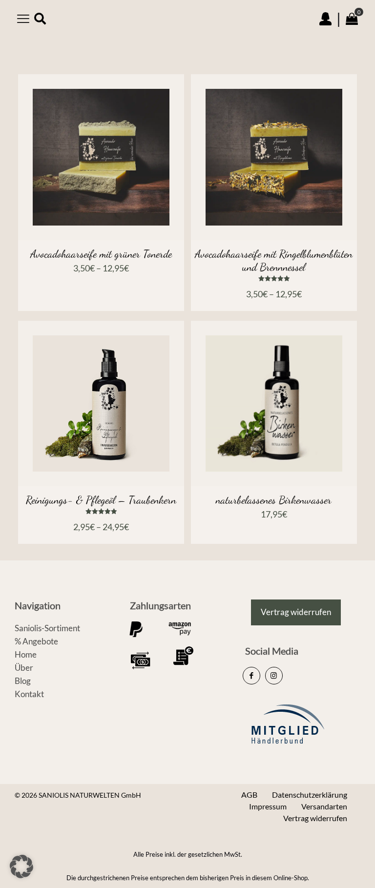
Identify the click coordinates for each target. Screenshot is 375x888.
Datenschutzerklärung (309, 794)
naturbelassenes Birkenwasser (274, 500)
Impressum (268, 806)
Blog (23, 681)
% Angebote (36, 641)
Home (26, 654)
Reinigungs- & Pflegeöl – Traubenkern (101, 500)
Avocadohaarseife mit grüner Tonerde (101, 254)
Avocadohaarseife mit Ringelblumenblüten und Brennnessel (274, 260)
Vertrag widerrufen (315, 818)
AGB (249, 794)
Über (24, 667)
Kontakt (29, 694)
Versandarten (324, 806)
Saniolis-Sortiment (47, 628)
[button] (21, 866)
